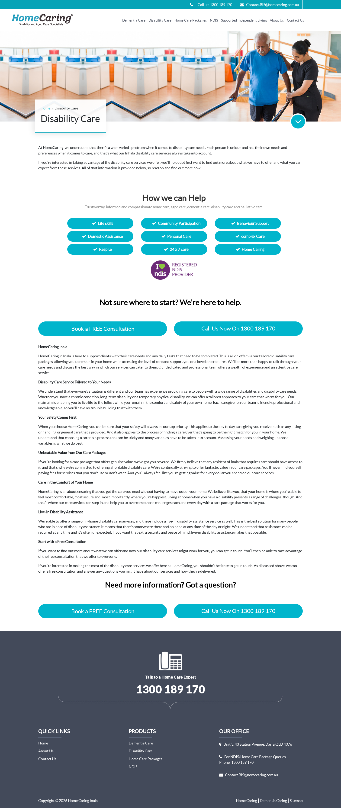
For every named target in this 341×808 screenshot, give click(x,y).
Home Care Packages (190, 20)
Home (45, 108)
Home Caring (246, 800)
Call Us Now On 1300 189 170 (238, 328)
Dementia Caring (273, 800)
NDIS (214, 20)
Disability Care (159, 20)
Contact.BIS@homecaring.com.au (251, 775)
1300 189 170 (170, 689)
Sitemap (296, 800)
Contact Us (295, 20)
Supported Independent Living (244, 20)
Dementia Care (133, 20)
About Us (277, 20)
